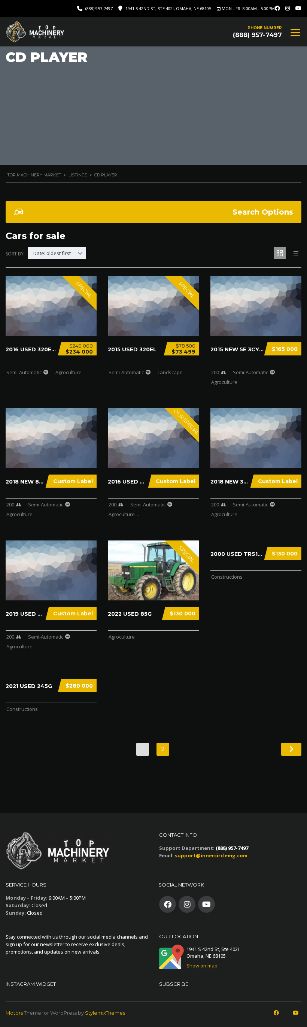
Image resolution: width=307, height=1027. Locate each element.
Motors (14, 1013)
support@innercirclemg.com (211, 855)
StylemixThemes (105, 1013)
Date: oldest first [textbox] (52, 253)
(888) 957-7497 (99, 8)
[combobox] (57, 253)
